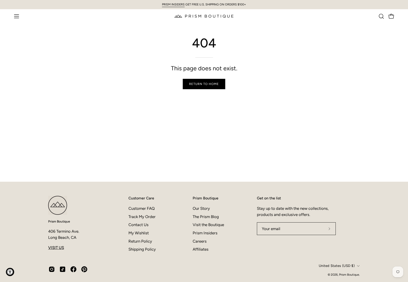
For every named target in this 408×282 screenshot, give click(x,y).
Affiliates (200, 249)
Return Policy (140, 241)
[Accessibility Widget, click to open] (10, 272)
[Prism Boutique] (204, 16)
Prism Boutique (59, 221)
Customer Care (141, 198)
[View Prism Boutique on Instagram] (51, 269)
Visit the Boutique (208, 224)
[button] (381, 16)
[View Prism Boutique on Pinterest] (84, 269)
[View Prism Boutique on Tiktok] (62, 269)
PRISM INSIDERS (173, 4)
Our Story (201, 208)
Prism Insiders (205, 232)
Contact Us (138, 224)
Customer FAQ (141, 208)
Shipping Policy (142, 249)
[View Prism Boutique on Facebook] (73, 269)
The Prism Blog (206, 216)
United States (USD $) (337, 266)
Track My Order (142, 216)
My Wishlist (138, 232)
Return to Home (204, 84)
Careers (200, 241)
